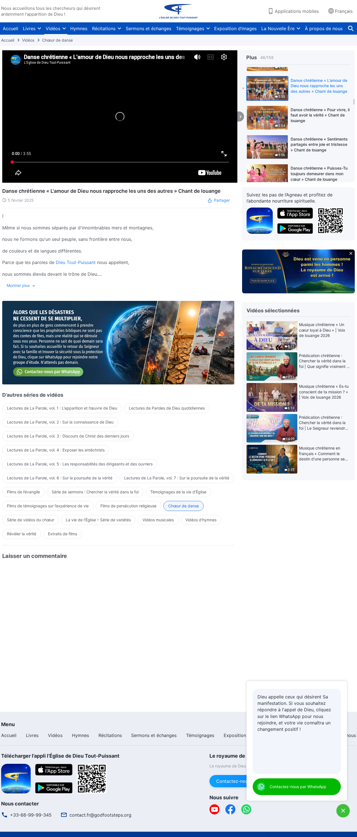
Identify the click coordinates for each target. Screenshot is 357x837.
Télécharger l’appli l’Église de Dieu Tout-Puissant (60, 756)
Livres (29, 28)
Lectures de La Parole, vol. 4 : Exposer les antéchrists (56, 450)
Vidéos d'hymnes (200, 519)
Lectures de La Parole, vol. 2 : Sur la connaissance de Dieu (60, 422)
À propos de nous (323, 28)
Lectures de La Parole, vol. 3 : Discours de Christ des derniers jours (68, 436)
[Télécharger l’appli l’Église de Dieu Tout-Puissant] (16, 778)
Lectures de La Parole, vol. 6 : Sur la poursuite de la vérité (59, 477)
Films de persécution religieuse (128, 505)
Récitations (103, 28)
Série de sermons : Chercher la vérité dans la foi (95, 491)
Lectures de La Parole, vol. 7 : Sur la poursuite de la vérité (176, 477)
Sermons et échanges (148, 28)
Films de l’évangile (23, 491)
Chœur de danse (57, 40)
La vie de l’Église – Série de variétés (98, 519)
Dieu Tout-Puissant (76, 262)
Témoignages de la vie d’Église (178, 491)
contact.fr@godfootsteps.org (100, 815)
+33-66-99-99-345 (31, 815)
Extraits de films (62, 533)
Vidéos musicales (158, 519)
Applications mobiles (297, 11)
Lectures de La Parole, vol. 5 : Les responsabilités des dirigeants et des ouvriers (80, 464)
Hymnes (78, 28)
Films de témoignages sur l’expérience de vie (48, 505)
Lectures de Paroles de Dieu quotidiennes (167, 408)
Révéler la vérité (21, 533)
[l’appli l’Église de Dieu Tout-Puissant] (260, 220)
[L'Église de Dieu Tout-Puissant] (178, 11)
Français (344, 11)
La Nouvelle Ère (278, 28)
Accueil (10, 28)
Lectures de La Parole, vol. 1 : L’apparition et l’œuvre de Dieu (62, 408)
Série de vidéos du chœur (30, 519)
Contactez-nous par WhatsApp (298, 786)
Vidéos (53, 28)
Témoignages (190, 28)
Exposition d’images (235, 28)
